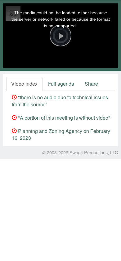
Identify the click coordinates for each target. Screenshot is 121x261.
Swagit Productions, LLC (93, 152)
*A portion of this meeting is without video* (63, 117)
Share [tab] (91, 83)
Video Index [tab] (24, 83)
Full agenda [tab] (61, 83)
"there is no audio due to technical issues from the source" (60, 101)
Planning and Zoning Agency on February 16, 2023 (61, 134)
